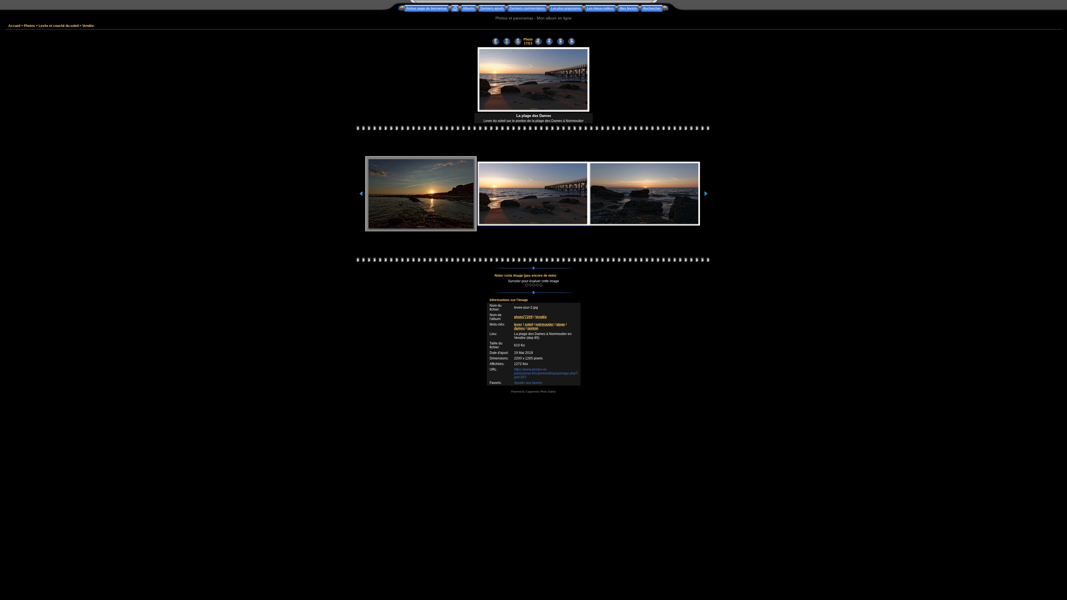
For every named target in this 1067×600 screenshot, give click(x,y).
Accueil (14, 26)
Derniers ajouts (491, 8)
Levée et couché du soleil (59, 26)
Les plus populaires (566, 8)
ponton (532, 328)
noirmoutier (544, 324)
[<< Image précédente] (549, 41)
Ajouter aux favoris (528, 383)
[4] (537, 285)
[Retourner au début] (538, 41)
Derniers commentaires (527, 8)
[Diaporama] (517, 41)
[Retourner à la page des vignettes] (495, 41)
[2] (530, 285)
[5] (541, 285)
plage (560, 324)
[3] (533, 285)
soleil (529, 324)
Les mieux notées (600, 8)
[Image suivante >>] (560, 41)
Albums (468, 8)
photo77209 (523, 317)
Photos (29, 26)
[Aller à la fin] (571, 41)
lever (518, 324)
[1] (526, 285)
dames (519, 328)
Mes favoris (628, 8)
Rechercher (652, 8)
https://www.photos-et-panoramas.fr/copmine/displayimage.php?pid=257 (546, 373)
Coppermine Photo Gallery (541, 391)
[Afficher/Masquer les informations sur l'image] (506, 41)
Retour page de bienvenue (426, 8)
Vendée (88, 26)
